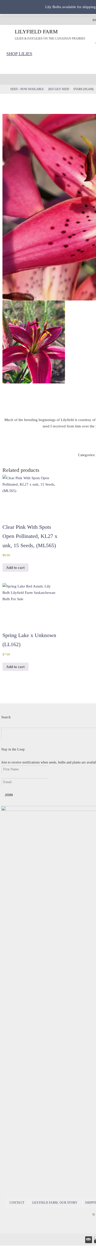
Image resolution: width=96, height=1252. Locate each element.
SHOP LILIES (19, 53)
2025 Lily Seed (58, 89)
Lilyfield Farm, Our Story (55, 1202)
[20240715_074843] (33, 341)
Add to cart (15, 567)
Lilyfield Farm (36, 31)
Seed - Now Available (27, 89)
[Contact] (88, 1239)
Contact (17, 1202)
